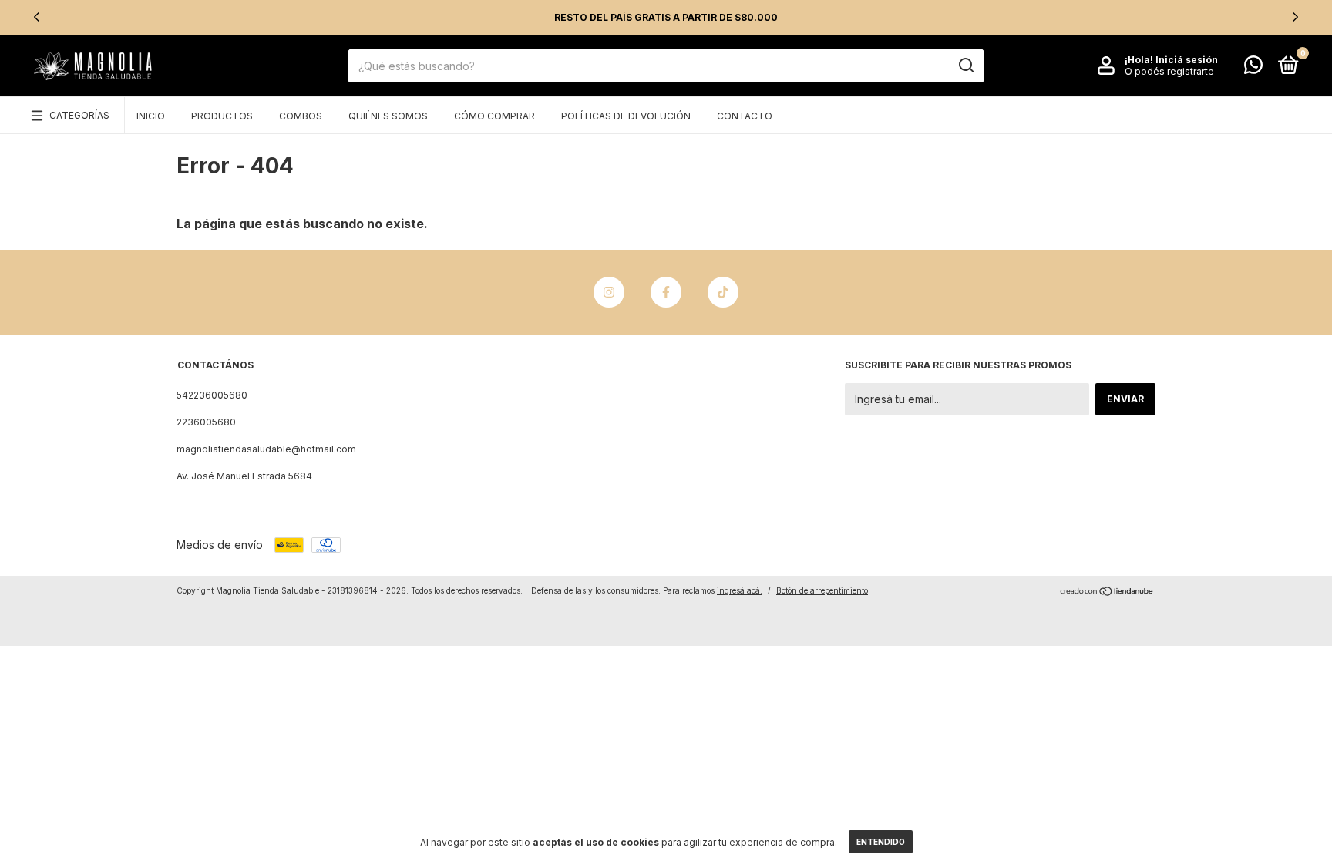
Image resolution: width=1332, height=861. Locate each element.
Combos (300, 116)
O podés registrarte (1169, 71)
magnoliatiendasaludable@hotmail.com (266, 449)
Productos (222, 116)
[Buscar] (965, 65)
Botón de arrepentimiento (822, 590)
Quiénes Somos (388, 116)
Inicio (150, 116)
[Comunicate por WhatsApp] (1253, 68)
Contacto (744, 116)
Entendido (880, 841)
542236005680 (212, 395)
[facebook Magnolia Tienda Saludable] (666, 292)
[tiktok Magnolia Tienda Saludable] (723, 292)
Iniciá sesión (1186, 60)
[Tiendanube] (1107, 592)
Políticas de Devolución (626, 116)
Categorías (79, 115)
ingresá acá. (739, 590)
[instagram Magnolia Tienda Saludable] (609, 292)
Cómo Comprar (494, 116)
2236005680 (206, 422)
